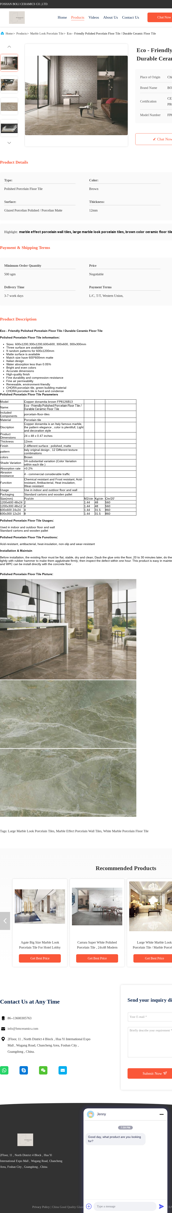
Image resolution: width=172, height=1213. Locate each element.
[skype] (29, 1073)
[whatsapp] (10, 1073)
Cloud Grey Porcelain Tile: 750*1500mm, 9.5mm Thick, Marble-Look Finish (97, 947)
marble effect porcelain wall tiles (79, 831)
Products (77, 17)
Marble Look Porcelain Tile (46, 33)
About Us (110, 17)
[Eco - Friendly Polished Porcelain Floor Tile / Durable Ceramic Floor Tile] (76, 95)
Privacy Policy (41, 1207)
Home (62, 17)
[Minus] (161, 1114)
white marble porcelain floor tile (126, 831)
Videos (94, 17)
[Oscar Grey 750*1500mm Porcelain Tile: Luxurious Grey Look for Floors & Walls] (40, 906)
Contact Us (130, 17)
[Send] (161, 1206)
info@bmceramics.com (23, 1028)
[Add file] (89, 1206)
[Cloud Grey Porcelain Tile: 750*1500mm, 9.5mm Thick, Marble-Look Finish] (97, 906)
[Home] (17, 17)
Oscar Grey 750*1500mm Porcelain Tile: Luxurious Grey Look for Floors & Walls (39, 947)
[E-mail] (68, 1073)
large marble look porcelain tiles (31, 831)
